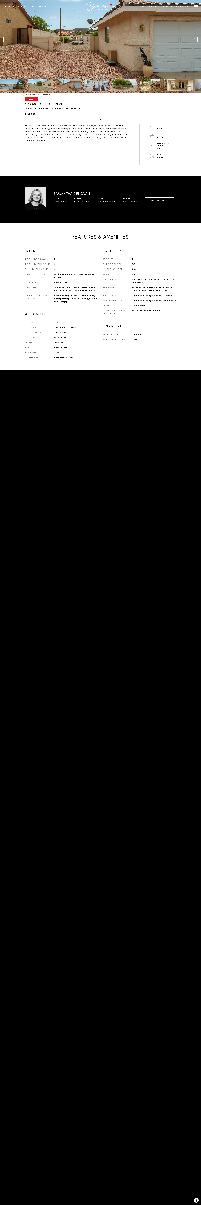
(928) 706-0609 (82, 202)
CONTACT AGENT (160, 201)
